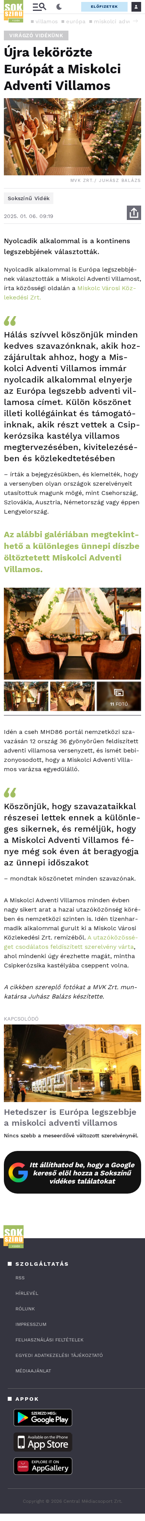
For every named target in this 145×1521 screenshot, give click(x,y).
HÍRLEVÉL (26, 1293)
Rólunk (25, 1309)
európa (75, 21)
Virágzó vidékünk (36, 35)
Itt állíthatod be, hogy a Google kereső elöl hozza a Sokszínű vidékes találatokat (81, 1173)
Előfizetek (104, 6)
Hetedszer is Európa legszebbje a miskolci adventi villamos (70, 1117)
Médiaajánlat (33, 1371)
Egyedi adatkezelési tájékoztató (59, 1355)
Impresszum (30, 1324)
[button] (135, 21)
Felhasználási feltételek (49, 1340)
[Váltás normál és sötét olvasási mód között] (59, 7)
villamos (47, 21)
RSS (20, 1277)
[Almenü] (39, 7)
